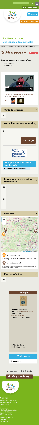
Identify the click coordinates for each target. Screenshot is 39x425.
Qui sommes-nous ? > (13, 46)
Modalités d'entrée (13, 274)
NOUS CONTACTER (31, 21)
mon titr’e (16, 361)
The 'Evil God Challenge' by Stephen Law (19, 94)
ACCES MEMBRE (30, 7)
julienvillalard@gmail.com (25, 311)
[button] (6, 229)
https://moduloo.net (17, 315)
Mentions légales (12, 371)
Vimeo (22, 97)
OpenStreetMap (27, 251)
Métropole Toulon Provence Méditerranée (17, 163)
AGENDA (34, 14)
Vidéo (7, 101)
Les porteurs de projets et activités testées (19, 180)
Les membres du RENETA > (28, 46)
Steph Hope (13, 97)
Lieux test (9, 214)
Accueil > (4, 46)
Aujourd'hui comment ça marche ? (19, 124)
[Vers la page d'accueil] (12, 16)
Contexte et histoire (13, 110)
